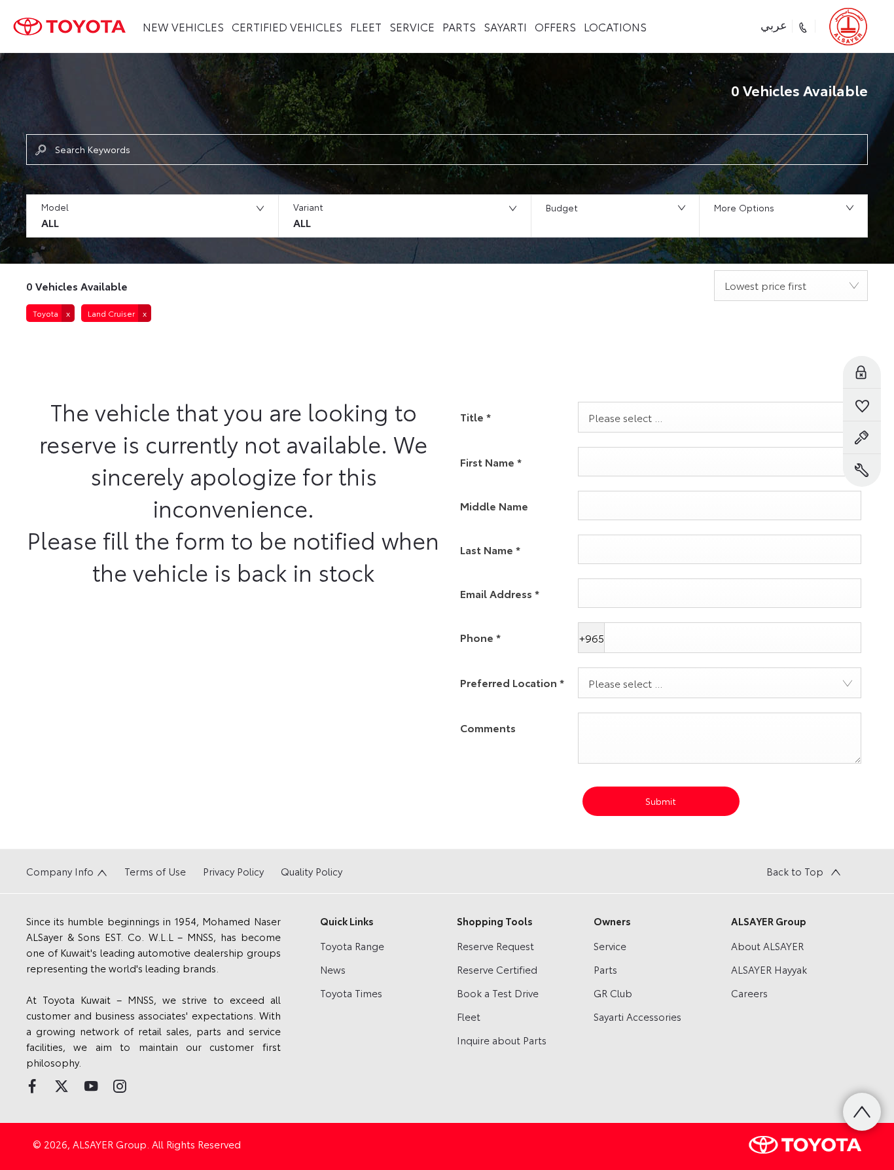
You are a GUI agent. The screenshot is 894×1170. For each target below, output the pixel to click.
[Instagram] (120, 1086)
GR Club (613, 992)
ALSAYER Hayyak (769, 969)
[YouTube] (91, 1086)
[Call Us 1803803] (804, 26)
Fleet (468, 1016)
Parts (605, 969)
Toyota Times (351, 992)
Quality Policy (311, 871)
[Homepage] (69, 26)
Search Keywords (92, 149)
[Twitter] (61, 1086)
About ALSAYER (767, 945)
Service (610, 945)
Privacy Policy (233, 871)
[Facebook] (32, 1086)
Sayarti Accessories (637, 1016)
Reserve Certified (497, 969)
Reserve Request (495, 945)
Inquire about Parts (501, 1040)
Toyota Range (352, 945)
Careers (749, 992)
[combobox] (791, 285)
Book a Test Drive (498, 992)
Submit (660, 800)
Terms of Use (155, 871)
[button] (152, 216)
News (333, 969)
